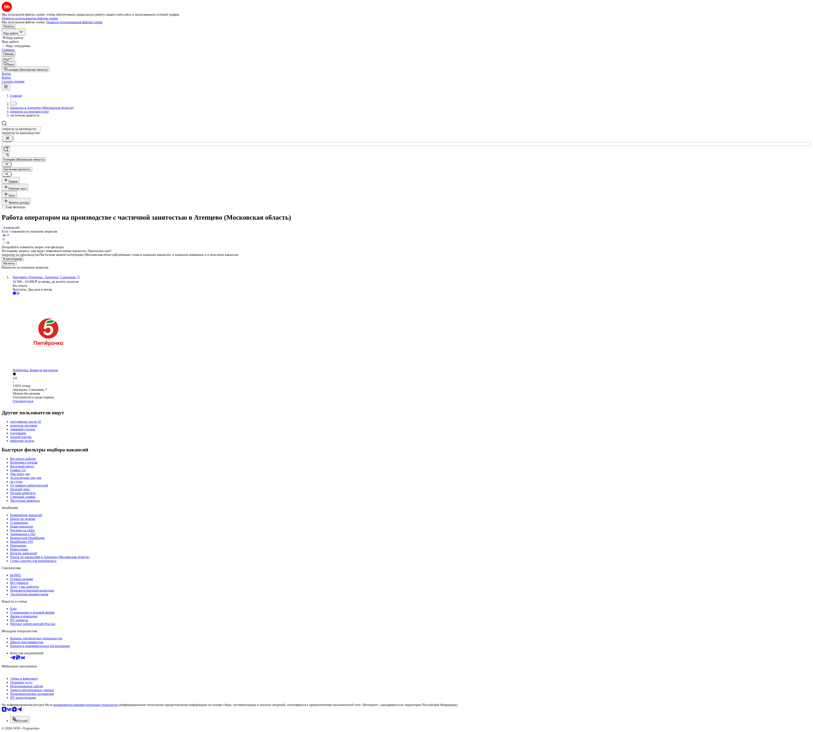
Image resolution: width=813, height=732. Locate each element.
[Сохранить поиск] (6, 149)
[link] (9, 64)
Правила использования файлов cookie (74, 22)
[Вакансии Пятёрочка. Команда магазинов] (411, 332)
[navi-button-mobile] (6, 86)
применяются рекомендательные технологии (85, 705)
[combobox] (21, 129)
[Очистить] (8, 138)
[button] (6, 74)
